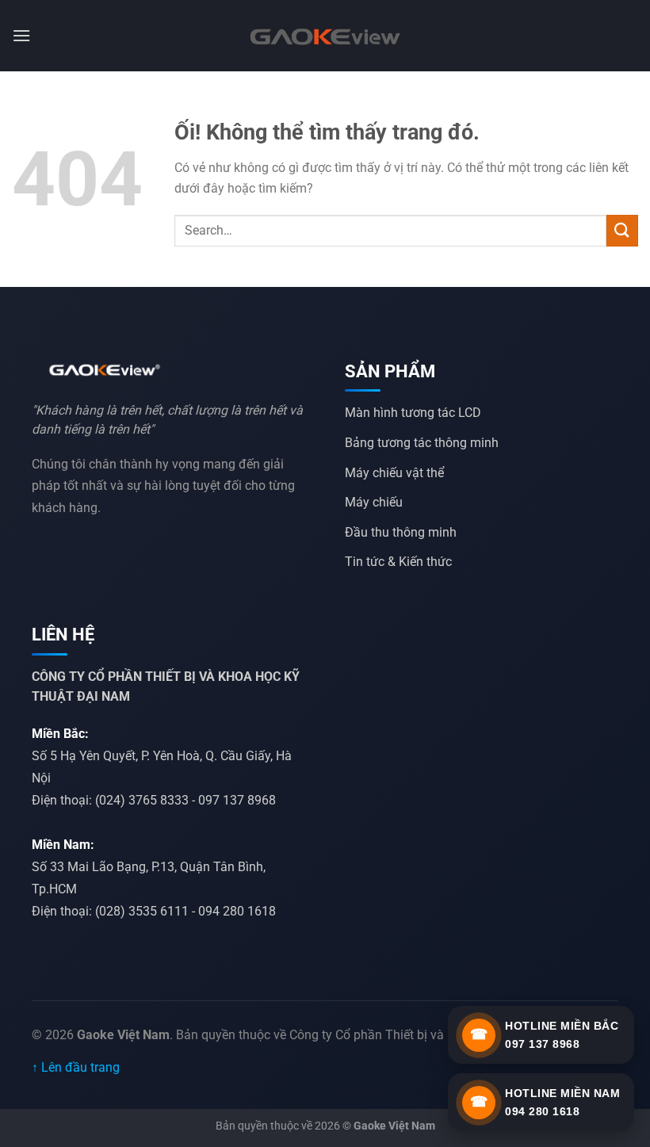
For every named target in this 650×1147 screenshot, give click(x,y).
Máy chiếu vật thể (394, 472)
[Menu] (21, 35)
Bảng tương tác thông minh (422, 442)
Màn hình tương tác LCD (413, 412)
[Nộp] (622, 230)
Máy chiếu (374, 502)
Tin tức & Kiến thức (398, 561)
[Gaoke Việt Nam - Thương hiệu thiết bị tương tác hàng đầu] (325, 35)
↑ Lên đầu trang (76, 1067)
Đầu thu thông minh (401, 532)
